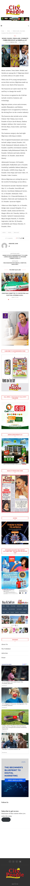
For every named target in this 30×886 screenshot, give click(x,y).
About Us (4, 644)
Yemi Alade (16, 232)
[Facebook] (10, 861)
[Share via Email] (23, 238)
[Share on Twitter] (20, 238)
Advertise (4, 653)
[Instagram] (17, 861)
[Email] (20, 861)
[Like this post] (17, 238)
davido (4, 232)
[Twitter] (13, 861)
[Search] (28, 26)
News (8, 31)
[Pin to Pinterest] (21, 238)
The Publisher (6, 649)
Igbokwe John (13, 42)
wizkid (9, 232)
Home (2, 31)
